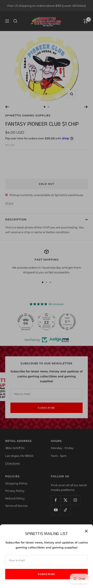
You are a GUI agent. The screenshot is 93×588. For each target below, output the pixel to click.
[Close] (86, 531)
